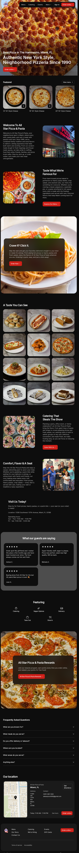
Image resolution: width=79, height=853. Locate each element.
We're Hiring (32, 832)
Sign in (57, 5)
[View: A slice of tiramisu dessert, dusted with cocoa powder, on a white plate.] (63, 393)
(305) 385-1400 (48, 794)
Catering (31, 5)
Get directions (67, 787)
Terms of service (17, 845)
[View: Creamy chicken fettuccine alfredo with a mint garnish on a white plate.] (63, 369)
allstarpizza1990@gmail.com (52, 796)
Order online (67, 813)
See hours (55, 813)
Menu (23, 5)
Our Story (15, 832)
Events (40, 5)
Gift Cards (48, 832)
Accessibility (28, 845)
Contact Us (16, 835)
